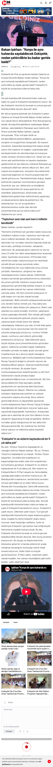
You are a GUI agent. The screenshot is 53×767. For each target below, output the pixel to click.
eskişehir (6, 622)
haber (16, 622)
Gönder (9, 731)
